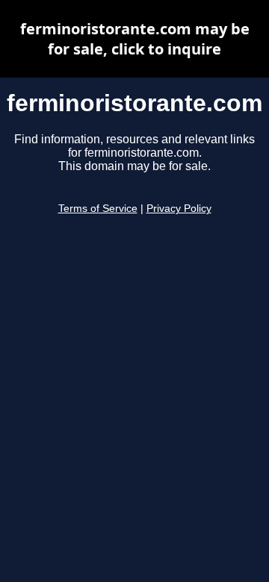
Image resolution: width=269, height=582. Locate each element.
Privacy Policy (178, 208)
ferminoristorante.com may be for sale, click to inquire (135, 39)
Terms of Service (97, 208)
